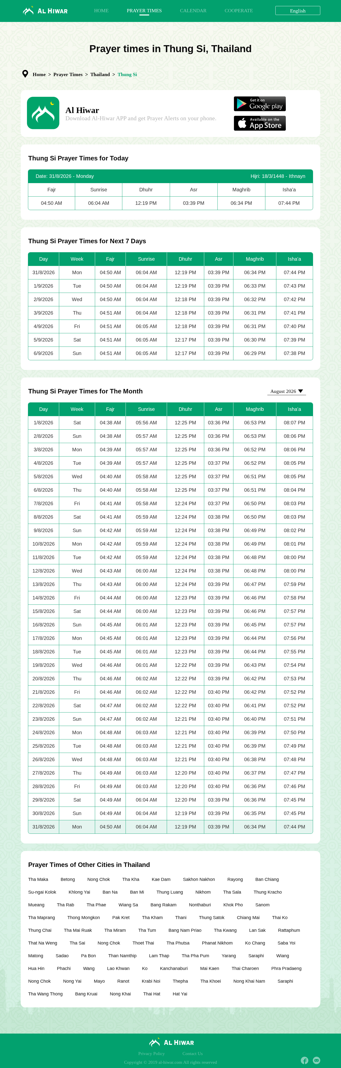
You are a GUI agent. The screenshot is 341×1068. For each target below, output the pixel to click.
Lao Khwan (118, 968)
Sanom (262, 904)
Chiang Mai (248, 917)
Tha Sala (232, 892)
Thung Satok (211, 917)
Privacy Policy (151, 1053)
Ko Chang (255, 943)
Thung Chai (39, 930)
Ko (145, 968)
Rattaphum (289, 930)
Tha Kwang (225, 930)
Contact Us (192, 1053)
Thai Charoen (245, 968)
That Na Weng (42, 943)
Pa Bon (88, 955)
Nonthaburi (200, 904)
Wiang (282, 955)
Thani (180, 917)
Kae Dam (161, 879)
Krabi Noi (151, 981)
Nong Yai (72, 981)
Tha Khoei (210, 981)
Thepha (180, 981)
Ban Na (110, 892)
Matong (35, 955)
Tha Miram (115, 930)
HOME (101, 10)
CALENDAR (193, 10)
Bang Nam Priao (185, 930)
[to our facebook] (304, 1060)
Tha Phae (96, 904)
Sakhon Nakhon (199, 879)
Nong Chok (98, 879)
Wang (89, 968)
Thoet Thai (143, 943)
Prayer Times (68, 74)
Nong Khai (120, 993)
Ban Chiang (267, 879)
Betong (68, 879)
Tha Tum (147, 930)
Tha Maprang (41, 917)
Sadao (62, 955)
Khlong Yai (79, 892)
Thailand (100, 74)
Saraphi (256, 955)
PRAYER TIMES (144, 10)
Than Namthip (122, 955)
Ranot (123, 981)
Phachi (64, 968)
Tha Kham (152, 917)
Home (39, 74)
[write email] (316, 1060)
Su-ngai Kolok (42, 892)
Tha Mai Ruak (78, 930)
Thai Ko (280, 917)
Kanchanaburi (174, 968)
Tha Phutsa (178, 943)
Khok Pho (233, 904)
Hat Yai (180, 993)
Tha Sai (77, 943)
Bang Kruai (86, 993)
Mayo (99, 981)
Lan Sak (257, 930)
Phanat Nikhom (217, 943)
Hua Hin (36, 968)
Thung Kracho (268, 892)
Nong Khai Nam (249, 981)
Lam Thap (159, 955)
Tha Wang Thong (45, 993)
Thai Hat (151, 993)
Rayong (235, 879)
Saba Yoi (286, 943)
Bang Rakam (163, 904)
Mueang (36, 904)
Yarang (229, 955)
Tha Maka (38, 879)
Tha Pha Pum (195, 955)
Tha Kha (130, 879)
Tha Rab (65, 904)
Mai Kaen (209, 968)
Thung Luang (170, 892)
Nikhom (203, 892)
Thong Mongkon (83, 917)
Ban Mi (137, 892)
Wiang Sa (128, 904)
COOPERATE (239, 10)
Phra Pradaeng (286, 968)
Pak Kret (121, 917)
